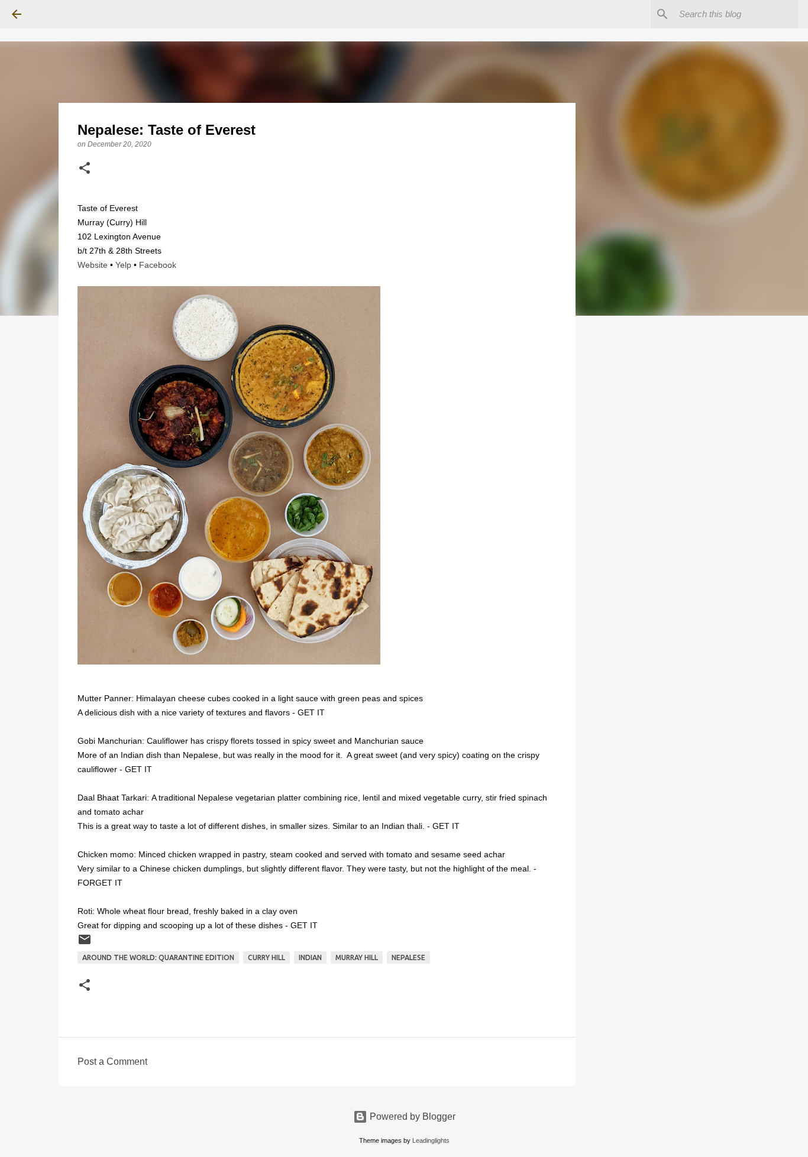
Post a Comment (112, 1061)
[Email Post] (84, 944)
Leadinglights (431, 1140)
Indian (310, 957)
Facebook (157, 265)
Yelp (123, 265)
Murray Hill (356, 957)
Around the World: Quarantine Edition (158, 957)
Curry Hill (266, 957)
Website (92, 265)
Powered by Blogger (411, 1116)
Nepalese (408, 957)
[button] (84, 169)
